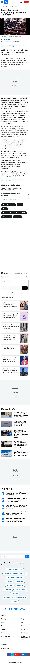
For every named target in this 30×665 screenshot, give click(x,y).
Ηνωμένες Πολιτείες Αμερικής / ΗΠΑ (14, 212)
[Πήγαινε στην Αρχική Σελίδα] (6, 2)
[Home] (1, 6)
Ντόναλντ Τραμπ (20, 589)
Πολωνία (20, 585)
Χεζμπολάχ (6, 216)
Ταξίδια (3, 629)
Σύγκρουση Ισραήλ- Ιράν (15, 569)
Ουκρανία (15, 593)
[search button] (27, 556)
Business (3, 622)
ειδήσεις (17, 216)
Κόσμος (12, 6)
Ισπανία (9, 581)
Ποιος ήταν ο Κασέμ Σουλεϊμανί (10, 199)
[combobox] (15, 556)
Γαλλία (15, 601)
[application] (15, 26)
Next (2, 625)
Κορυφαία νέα (8, 409)
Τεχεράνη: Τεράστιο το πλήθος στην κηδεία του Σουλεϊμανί (11, 188)
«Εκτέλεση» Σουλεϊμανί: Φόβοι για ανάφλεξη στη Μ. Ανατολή (10, 194)
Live (26, 2)
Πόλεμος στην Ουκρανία (15, 577)
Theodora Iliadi (6, 39)
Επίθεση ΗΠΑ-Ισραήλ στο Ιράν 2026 (15, 573)
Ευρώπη (3, 618)
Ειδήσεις (6, 6)
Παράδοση (8, 589)
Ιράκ (16, 6)
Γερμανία (10, 585)
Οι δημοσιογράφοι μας (7, 636)
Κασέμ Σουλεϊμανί (8, 204)
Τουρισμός (20, 581)
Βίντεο (3, 632)
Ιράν (20, 204)
